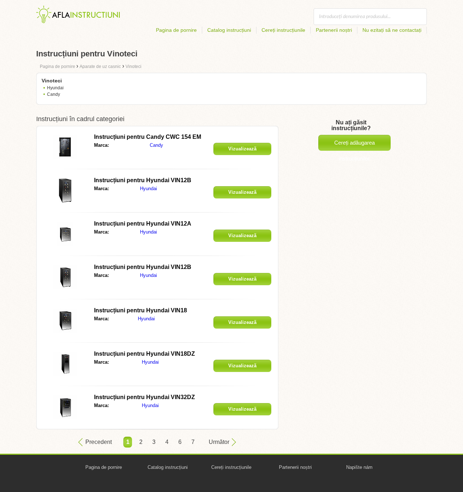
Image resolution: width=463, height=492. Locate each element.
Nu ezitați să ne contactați (391, 30)
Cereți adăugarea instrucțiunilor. (354, 145)
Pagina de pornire (176, 30)
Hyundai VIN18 (140, 310)
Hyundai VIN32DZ (144, 397)
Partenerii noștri (334, 30)
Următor (219, 442)
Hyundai (55, 87)
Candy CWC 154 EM (147, 137)
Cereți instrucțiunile (283, 30)
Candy (53, 94)
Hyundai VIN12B (142, 180)
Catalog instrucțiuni (229, 30)
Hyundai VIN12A (142, 224)
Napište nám (359, 467)
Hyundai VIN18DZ (144, 354)
